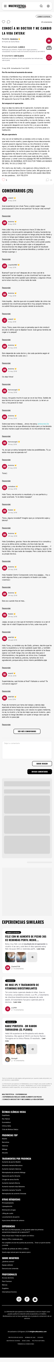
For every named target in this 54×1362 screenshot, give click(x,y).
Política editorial (38, 1340)
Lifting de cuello (7, 1213)
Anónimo (14, 39)
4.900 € (21, 47)
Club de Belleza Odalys (10, 1129)
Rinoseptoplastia (8, 1203)
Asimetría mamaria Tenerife (11, 1190)
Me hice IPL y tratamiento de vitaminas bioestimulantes (22, 986)
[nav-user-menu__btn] (48, 6)
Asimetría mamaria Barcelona (12, 1165)
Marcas (4, 1285)
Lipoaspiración (7, 1206)
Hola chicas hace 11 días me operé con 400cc (18, 1236)
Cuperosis (10, 981)
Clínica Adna (6, 1126)
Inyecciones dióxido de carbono (13, 1220)
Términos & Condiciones (25, 1344)
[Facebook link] (27, 1300)
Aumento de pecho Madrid (11, 1162)
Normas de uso (30, 1337)
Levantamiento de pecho (10, 1217)
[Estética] (17, 6)
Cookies (40, 1337)
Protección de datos (15, 1337)
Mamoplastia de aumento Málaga (13, 1172)
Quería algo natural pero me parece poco (16, 1252)
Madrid (4, 1139)
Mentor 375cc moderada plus (12, 1239)
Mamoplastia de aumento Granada (14, 1193)
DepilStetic (6, 1115)
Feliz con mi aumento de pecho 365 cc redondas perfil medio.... (25, 938)
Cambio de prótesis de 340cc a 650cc (15, 1249)
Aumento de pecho (13, 932)
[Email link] (35, 1299)
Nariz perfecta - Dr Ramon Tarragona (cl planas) (21, 1027)
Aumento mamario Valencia (11, 1169)
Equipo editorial (7, 1265)
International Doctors (9, 1292)
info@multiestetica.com (37, 1331)
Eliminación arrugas (9, 1210)
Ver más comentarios (27, 731)
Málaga (4, 1149)
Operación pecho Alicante (11, 1176)
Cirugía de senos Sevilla (10, 1179)
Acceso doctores (8, 1278)
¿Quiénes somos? (8, 1261)
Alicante (5, 1153)
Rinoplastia (11, 1022)
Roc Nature (6, 1119)
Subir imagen (42, 763)
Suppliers (5, 1288)
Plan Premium (7, 1281)
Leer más (41, 949)
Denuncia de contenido (10, 1268)
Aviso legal (26, 1340)
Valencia (5, 1146)
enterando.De (43, 424)
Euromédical (6, 1122)
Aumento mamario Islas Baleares (13, 1186)
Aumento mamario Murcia (11, 1183)
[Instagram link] (18, 1300)
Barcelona (5, 1142)
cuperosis (34, 1000)
